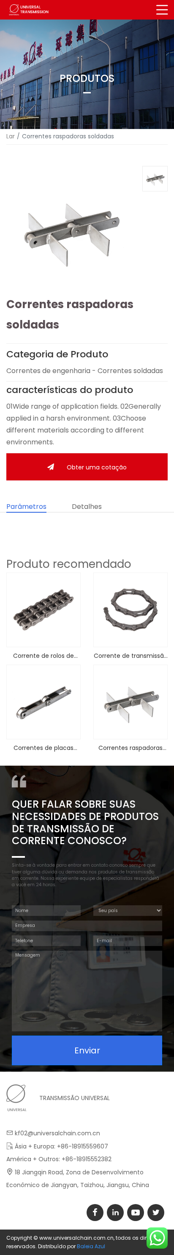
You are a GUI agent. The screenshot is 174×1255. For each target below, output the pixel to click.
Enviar (87, 1050)
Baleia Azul (91, 1246)
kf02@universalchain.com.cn (57, 1133)
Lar (10, 136)
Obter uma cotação (97, 467)
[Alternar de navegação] (162, 10)
